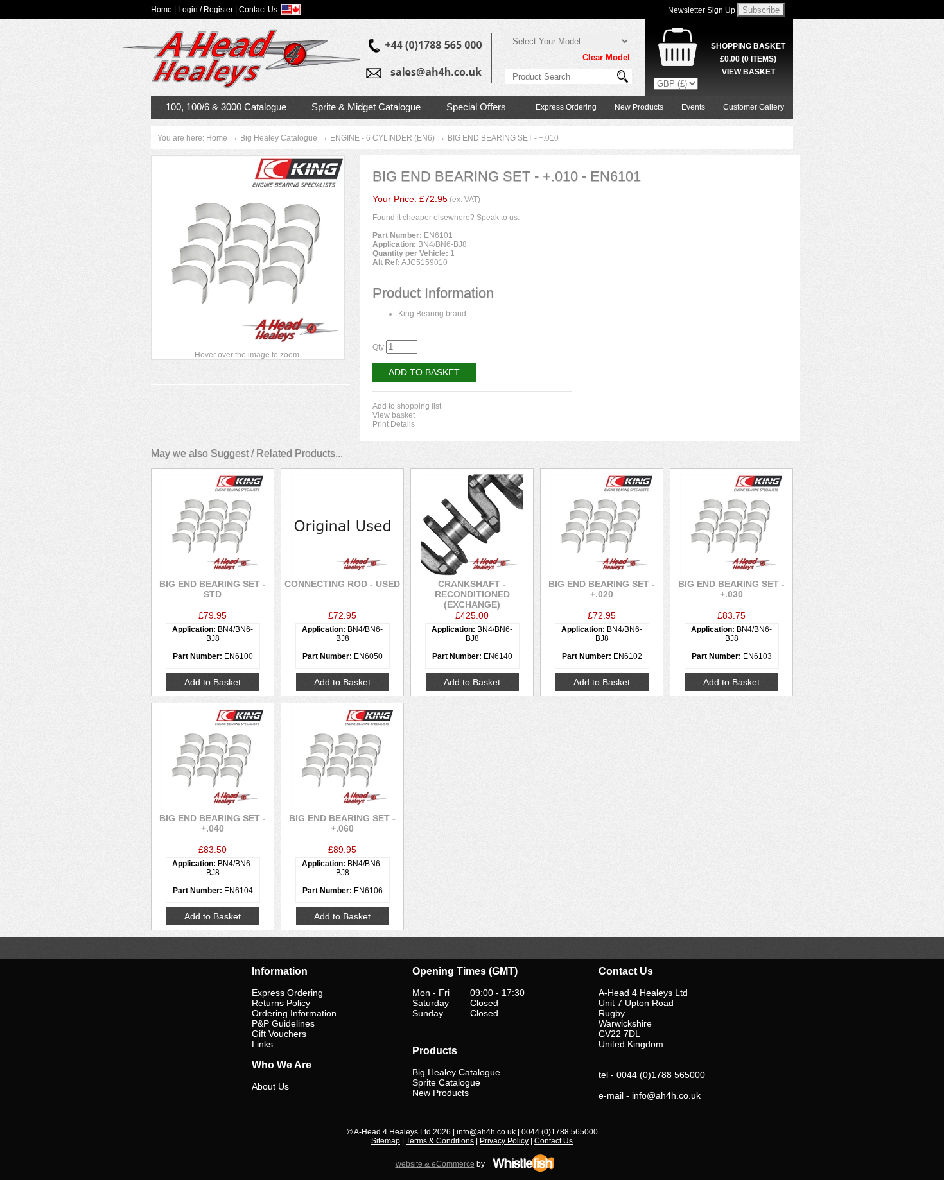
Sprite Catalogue (446, 1082)
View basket (393, 415)
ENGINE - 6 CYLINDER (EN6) (382, 137)
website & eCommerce (435, 1163)
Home (216, 137)
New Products (639, 107)
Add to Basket (424, 372)
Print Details (393, 424)
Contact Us (553, 1140)
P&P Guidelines (283, 1023)
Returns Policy (281, 1003)
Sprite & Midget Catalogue (366, 106)
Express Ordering (566, 107)
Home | (163, 9)
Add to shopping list (406, 406)
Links (262, 1044)
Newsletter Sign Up (701, 10)
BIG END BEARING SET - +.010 (503, 137)
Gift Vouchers (279, 1034)
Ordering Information (294, 1013)
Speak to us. (498, 217)
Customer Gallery (753, 107)
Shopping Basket (748, 46)
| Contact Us (256, 9)
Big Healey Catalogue (278, 137)
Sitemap (385, 1140)
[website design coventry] (524, 1169)
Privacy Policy (504, 1140)
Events (693, 107)
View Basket (748, 71)
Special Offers (476, 106)
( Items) (748, 59)
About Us (270, 1086)
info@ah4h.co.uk (666, 1095)
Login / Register (205, 9)
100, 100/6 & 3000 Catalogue (226, 106)
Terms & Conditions (440, 1140)
